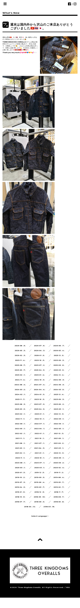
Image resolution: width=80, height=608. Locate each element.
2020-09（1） (59, 458)
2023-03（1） (59, 409)
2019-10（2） (20, 477)
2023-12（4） (59, 394)
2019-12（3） (40, 472)
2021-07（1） (40, 443)
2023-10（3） (40, 399)
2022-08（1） (20, 424)
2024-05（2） (21, 390)
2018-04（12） (30, 507)
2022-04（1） (40, 429)
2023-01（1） (40, 414)
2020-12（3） (59, 453)
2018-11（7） (59, 492)
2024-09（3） (59, 380)
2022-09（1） (59, 419)
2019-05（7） (59, 482)
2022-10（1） (40, 419)
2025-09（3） (59, 360)
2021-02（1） (20, 453)
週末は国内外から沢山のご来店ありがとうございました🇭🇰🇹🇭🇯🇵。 (41, 26)
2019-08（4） (59, 477)
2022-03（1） (59, 429)
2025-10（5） (40, 360)
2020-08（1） (20, 463)
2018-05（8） (59, 502)
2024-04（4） (40, 390)
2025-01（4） (40, 375)
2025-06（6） (59, 365)
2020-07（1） (40, 463)
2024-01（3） (40, 394)
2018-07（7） (20, 502)
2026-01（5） (40, 355)
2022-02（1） (20, 433)
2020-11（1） (20, 458)
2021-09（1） (59, 438)
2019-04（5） (20, 487)
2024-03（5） (59, 390)
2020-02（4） (59, 468)
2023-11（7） (20, 399)
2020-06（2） (59, 463)
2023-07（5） (40, 404)
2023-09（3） (59, 399)
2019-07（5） (20, 482)
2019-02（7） (59, 487)
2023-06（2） (59, 404)
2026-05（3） (20, 350)
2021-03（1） (59, 448)
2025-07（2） (40, 365)
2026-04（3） (40, 350)
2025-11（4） (20, 360)
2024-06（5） (59, 385)
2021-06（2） (59, 443)
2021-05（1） (20, 448)
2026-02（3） (20, 355)
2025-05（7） (20, 370)
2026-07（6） (40, 346)
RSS (68, 587)
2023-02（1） (20, 414)
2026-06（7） (59, 346)
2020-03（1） (40, 468)
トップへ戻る (40, 539)
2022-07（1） (40, 424)
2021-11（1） (21, 438)
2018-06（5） (40, 502)
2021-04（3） (40, 448)
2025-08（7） (21, 365)
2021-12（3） (59, 433)
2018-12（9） (40, 492)
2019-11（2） (59, 472)
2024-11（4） (20, 380)
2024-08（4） (21, 385)
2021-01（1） (40, 453)
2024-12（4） (59, 375)
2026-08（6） (21, 346)
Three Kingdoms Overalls (29, 587)
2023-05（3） (20, 409)
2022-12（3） (59, 414)
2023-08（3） (20, 404)
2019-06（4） (40, 482)
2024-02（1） (20, 394)
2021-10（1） (40, 438)
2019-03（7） (40, 487)
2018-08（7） (59, 497)
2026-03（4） (59, 350)
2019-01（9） (20, 492)
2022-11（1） (20, 419)
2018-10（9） (20, 497)
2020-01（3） (20, 472)
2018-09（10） (40, 497)
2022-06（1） (59, 424)
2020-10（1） (40, 458)
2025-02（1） (20, 375)
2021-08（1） (20, 443)
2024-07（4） (40, 385)
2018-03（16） (50, 507)
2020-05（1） (20, 468)
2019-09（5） (40, 477)
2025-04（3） (40, 370)
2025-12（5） (59, 355)
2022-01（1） (40, 433)
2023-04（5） (40, 409)
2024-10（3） (40, 380)
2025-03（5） (59, 370)
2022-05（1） (20, 429)
